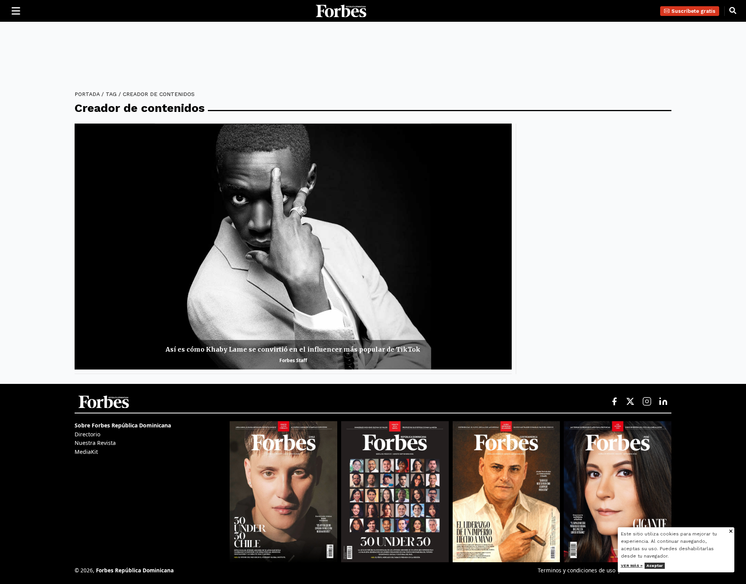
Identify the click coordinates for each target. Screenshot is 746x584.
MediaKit (86, 451)
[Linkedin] (663, 402)
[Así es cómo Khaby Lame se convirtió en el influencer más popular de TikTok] (293, 247)
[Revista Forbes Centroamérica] (506, 491)
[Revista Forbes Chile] (283, 491)
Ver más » (632, 565)
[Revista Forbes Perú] (617, 491)
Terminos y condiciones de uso (576, 570)
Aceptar (655, 565)
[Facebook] (614, 402)
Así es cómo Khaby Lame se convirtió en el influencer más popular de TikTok (293, 349)
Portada (87, 94)
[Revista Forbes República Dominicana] (395, 491)
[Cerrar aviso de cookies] (730, 531)
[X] (630, 402)
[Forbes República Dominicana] (341, 11)
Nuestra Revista (95, 442)
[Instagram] (647, 402)
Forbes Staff (293, 360)
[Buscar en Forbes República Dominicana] (732, 11)
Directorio (87, 434)
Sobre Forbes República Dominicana (123, 425)
